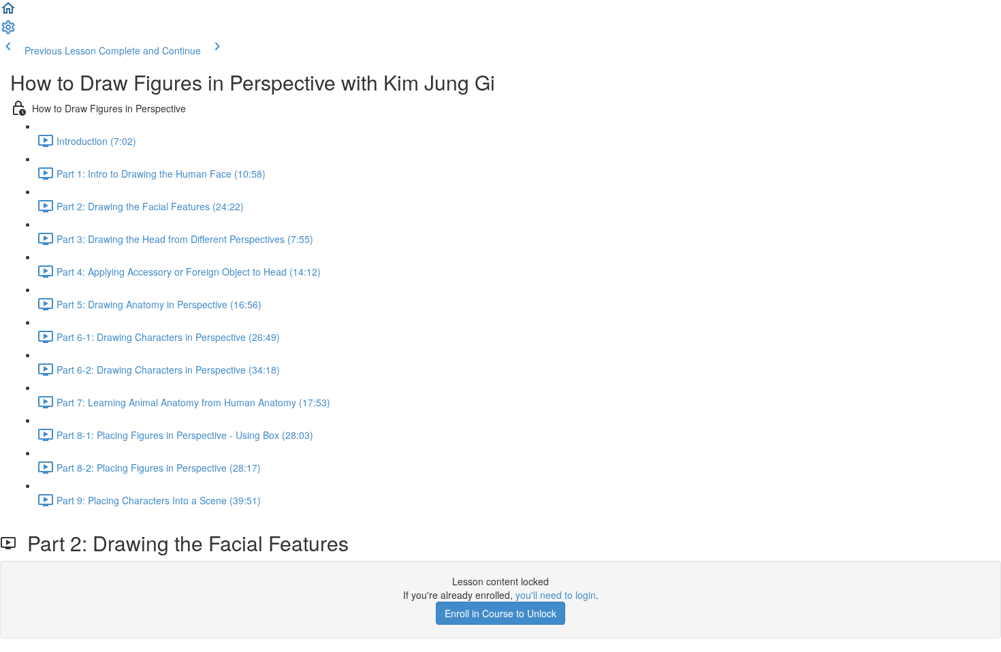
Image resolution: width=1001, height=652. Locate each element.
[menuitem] (8, 31)
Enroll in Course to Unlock (500, 613)
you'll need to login (555, 595)
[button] (8, 12)
